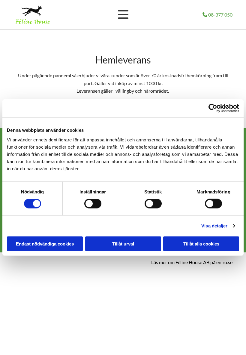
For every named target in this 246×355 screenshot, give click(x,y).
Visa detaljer (214, 225)
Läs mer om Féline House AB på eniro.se (191, 262)
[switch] (92, 203)
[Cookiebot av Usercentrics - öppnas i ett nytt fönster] (213, 108)
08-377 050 (217, 14)
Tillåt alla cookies (201, 243)
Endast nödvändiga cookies (45, 243)
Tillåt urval (123, 243)
